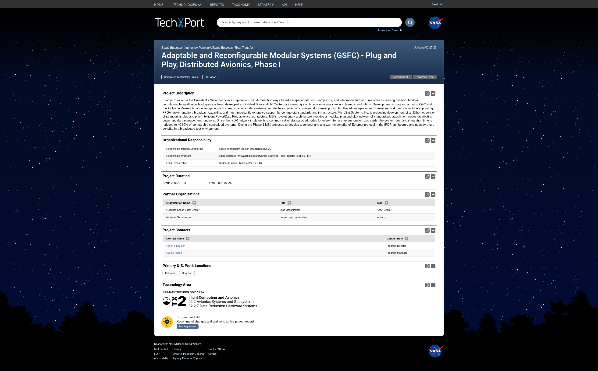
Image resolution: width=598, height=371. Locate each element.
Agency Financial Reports (187, 358)
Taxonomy (241, 5)
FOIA (157, 353)
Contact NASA (216, 349)
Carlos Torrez (174, 252)
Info (427, 93)
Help (299, 5)
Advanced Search (390, 30)
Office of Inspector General (188, 353)
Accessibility (161, 358)
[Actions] (194, 203)
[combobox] (309, 22)
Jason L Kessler (175, 245)
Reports (217, 5)
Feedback (438, 4)
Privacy (177, 349)
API (284, 5)
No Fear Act (161, 349)
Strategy (266, 5)
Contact (212, 353)
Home (159, 5)
